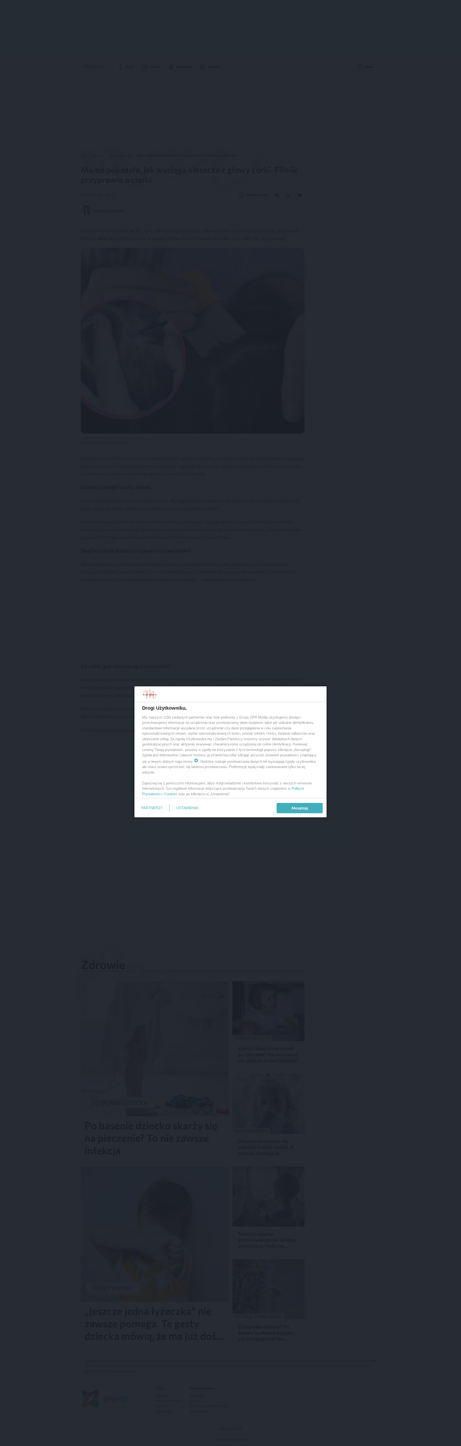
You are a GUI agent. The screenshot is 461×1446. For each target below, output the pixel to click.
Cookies (170, 794)
